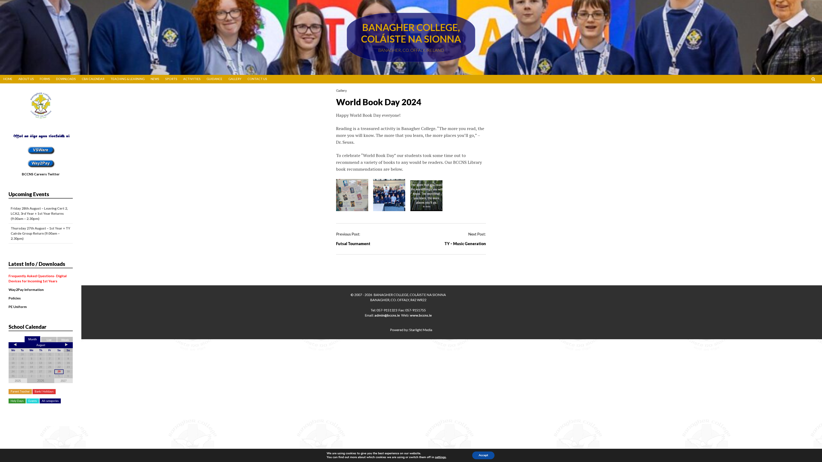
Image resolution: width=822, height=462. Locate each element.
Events (32, 401)
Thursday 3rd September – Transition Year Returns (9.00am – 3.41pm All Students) (41, 233)
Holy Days (17, 401)
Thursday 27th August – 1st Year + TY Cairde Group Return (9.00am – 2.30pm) (40, 213)
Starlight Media (420, 330)
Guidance (214, 79)
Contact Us (257, 79)
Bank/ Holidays (44, 391)
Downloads (66, 79)
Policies (15, 298)
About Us (26, 79)
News (155, 79)
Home (7, 79)
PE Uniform (18, 307)
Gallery (234, 79)
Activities (192, 79)
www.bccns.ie (421, 315)
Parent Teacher (20, 391)
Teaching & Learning (127, 79)
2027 (64, 380)
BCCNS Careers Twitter (41, 174)
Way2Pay (41, 163)
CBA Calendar (93, 79)
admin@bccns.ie (387, 315)
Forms (45, 79)
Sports (171, 79)
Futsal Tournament (353, 243)
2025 (18, 380)
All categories (50, 401)
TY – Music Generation (465, 243)
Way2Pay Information (26, 289)
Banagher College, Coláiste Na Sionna (411, 33)
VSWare (40, 150)
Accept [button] (483, 455)
